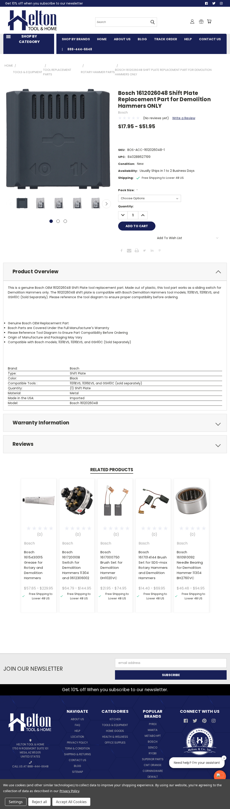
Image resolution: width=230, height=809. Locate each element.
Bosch (152, 742)
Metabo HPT (153, 736)
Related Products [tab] (111, 470)
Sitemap (77, 772)
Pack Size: (128, 190)
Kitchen (115, 719)
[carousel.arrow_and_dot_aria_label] (58, 221)
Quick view (38, 496)
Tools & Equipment (115, 725)
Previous (11, 203)
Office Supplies (115, 742)
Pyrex (153, 724)
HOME (102, 39)
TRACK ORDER (165, 39)
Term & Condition (77, 748)
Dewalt (153, 777)
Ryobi (153, 753)
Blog (77, 766)
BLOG (142, 39)
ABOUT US (122, 39)
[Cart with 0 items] (209, 21)
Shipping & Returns (77, 754)
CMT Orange (152, 765)
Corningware (153, 771)
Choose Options (38, 504)
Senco (152, 747)
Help (77, 731)
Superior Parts (153, 759)
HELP (188, 39)
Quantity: (126, 206)
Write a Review (183, 118)
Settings (16, 801)
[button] (219, 776)
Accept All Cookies (71, 801)
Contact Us (77, 760)
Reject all (39, 801)
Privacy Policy (77, 742)
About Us (77, 719)
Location (77, 737)
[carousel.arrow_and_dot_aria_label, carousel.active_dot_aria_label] (51, 221)
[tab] (115, 272)
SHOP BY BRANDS (76, 39)
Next (106, 203)
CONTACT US (210, 39)
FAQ (77, 725)
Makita (152, 730)
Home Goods (115, 731)
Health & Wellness (115, 737)
